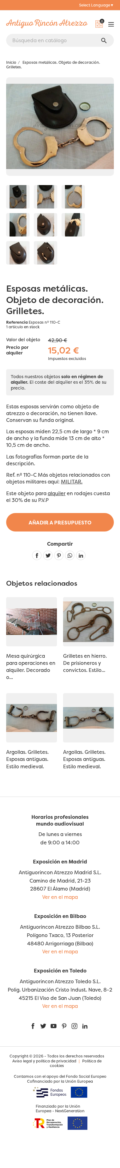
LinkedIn (85, 1026)
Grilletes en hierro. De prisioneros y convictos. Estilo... (85, 663)
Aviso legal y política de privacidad (44, 1061)
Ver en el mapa (60, 897)
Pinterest (58, 555)
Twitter (43, 1026)
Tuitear (47, 555)
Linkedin (80, 555)
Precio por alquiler (17, 350)
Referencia (17, 322)
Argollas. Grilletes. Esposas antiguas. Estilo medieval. (27, 759)
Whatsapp (69, 555)
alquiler (57, 493)
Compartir (36, 555)
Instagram (74, 1026)
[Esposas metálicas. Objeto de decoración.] (18, 196)
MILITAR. (71, 481)
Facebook (33, 1026)
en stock (32, 327)
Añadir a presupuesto (60, 522)
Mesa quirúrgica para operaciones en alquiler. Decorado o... (30, 667)
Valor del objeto (23, 339)
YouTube (54, 1026)
